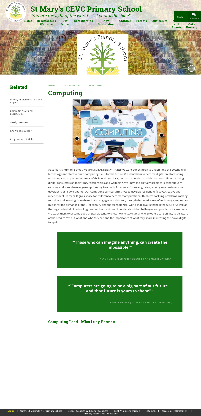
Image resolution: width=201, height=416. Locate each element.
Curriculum (71, 85)
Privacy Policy (92, 413)
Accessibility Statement (174, 410)
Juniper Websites (98, 410)
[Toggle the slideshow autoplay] (191, 68)
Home (51, 85)
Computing (95, 85)
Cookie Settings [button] (109, 413)
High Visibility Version (127, 410)
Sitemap (151, 410)
